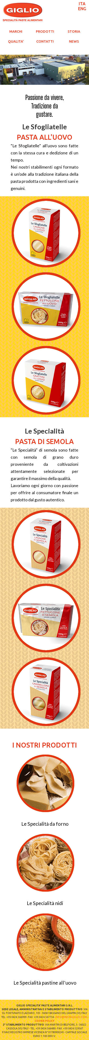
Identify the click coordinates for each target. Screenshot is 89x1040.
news (74, 41)
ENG (82, 8)
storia (74, 31)
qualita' (16, 41)
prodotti (45, 31)
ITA (82, 3)
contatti (45, 41)
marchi (15, 31)
